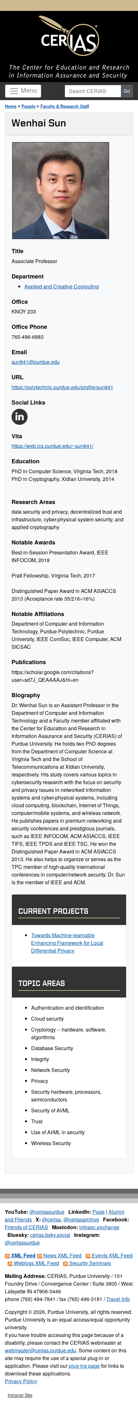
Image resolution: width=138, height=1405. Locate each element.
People (28, 106)
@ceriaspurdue (47, 1211)
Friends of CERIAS (26, 1227)
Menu (28, 90)
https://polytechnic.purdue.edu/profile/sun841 (62, 387)
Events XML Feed (112, 1255)
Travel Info (118, 1299)
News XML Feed (62, 1255)
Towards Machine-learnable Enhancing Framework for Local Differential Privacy (67, 942)
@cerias (51, 1219)
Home (10, 106)
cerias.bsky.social (50, 1234)
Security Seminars (89, 1263)
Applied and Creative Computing (61, 286)
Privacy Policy (21, 1381)
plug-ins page (84, 1365)
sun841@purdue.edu (36, 361)
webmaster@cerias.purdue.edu (40, 1350)
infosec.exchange (99, 1227)
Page (98, 1211)
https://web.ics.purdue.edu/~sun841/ (52, 446)
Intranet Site (20, 1395)
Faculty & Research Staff (64, 106)
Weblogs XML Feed (36, 1263)
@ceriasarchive (81, 1219)
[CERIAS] (69, 36)
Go (127, 91)
